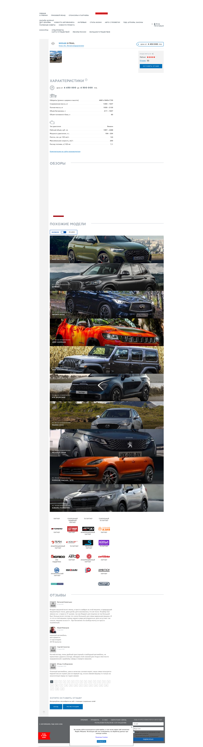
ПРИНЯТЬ (101, 741)
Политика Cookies (101, 737)
